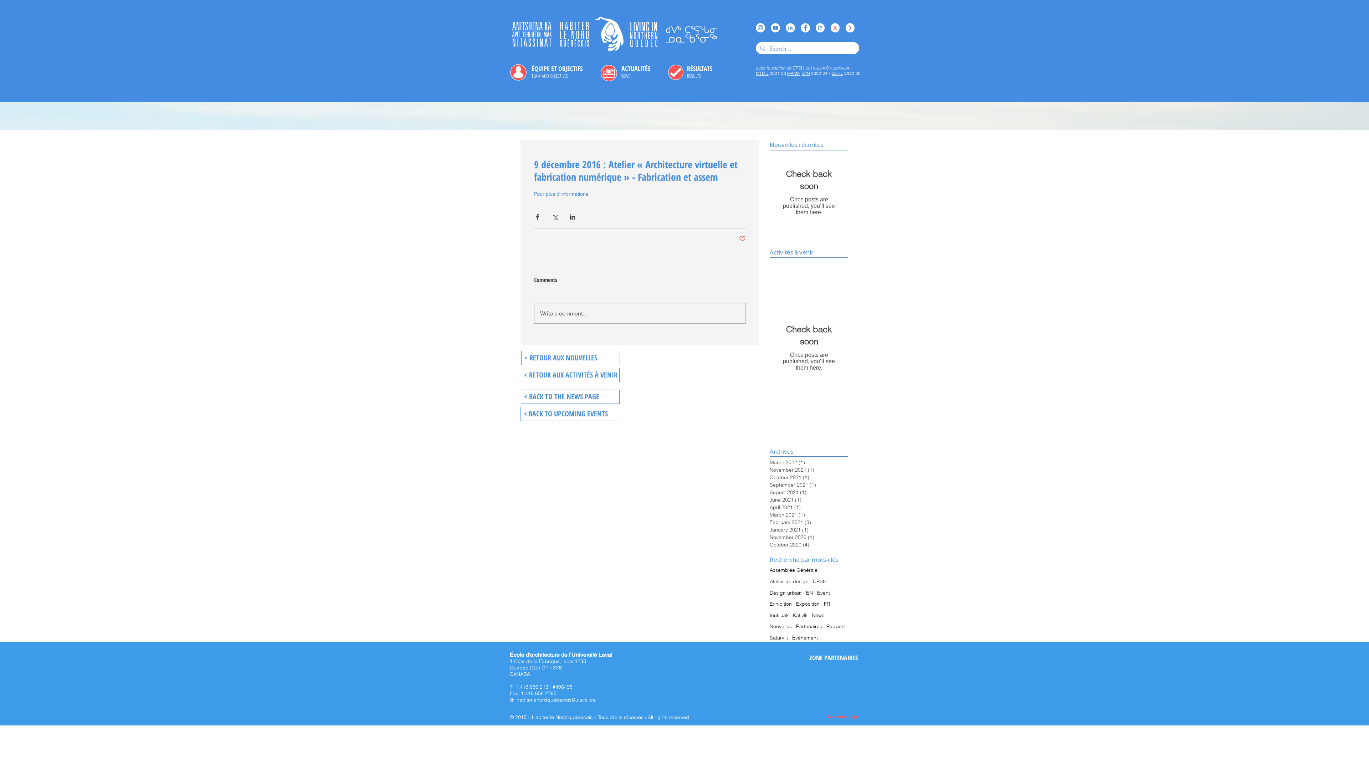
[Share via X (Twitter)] (555, 217)
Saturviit (779, 638)
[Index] (850, 27)
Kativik (800, 615)
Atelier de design (789, 581)
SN (829, 68)
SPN (806, 73)
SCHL (837, 73)
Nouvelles (781, 626)
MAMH (793, 73)
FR (827, 604)
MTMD (762, 73)
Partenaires (809, 626)
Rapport (835, 626)
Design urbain (786, 593)
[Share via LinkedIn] (572, 217)
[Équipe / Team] (835, 27)
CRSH (819, 581)
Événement (805, 638)
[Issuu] (820, 27)
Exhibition (781, 604)
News (818, 615)
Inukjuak (779, 615)
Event (823, 593)
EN (809, 593)
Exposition (808, 604)
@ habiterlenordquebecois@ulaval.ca (553, 700)
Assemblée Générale (793, 570)
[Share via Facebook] (537, 217)
